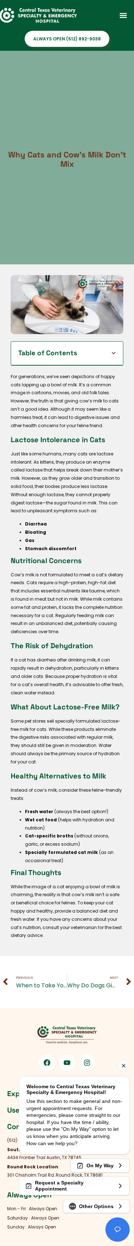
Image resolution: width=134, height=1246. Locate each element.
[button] (123, 15)
